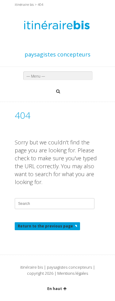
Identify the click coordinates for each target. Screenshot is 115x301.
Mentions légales (72, 273)
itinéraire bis (24, 4)
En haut (54, 288)
